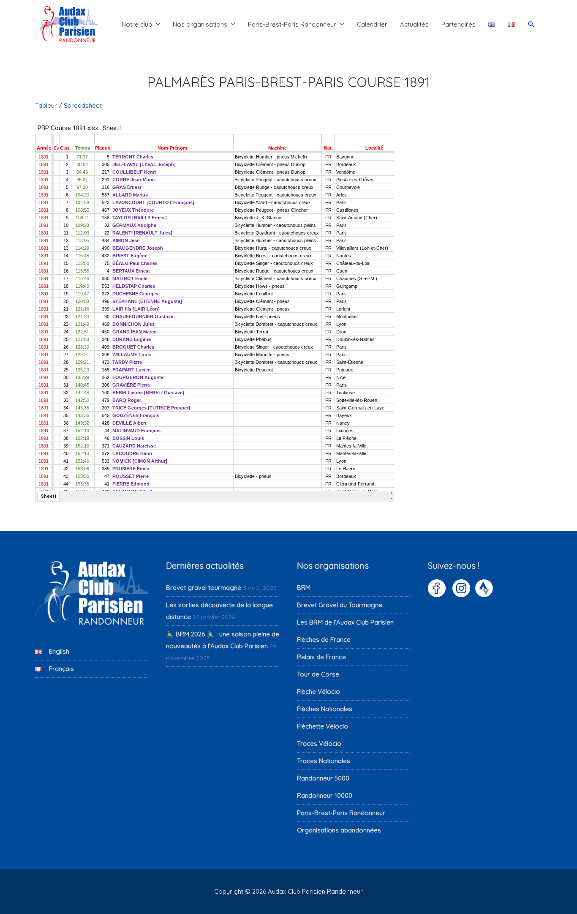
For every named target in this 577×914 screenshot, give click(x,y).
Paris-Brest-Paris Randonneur (292, 24)
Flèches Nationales (324, 709)
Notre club (137, 24)
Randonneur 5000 (323, 778)
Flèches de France (324, 640)
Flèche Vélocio (318, 692)
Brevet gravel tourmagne (203, 588)
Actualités (414, 24)
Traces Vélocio (319, 743)
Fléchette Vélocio (322, 726)
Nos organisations (200, 24)
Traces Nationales (323, 761)
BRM (303, 588)
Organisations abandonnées (339, 830)
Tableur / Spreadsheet (68, 105)
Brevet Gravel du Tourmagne (339, 605)
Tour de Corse (318, 674)
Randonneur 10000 (324, 795)
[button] (531, 24)
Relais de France (321, 657)
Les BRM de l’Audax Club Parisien (345, 622)
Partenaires (458, 24)
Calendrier (372, 24)
